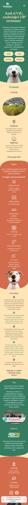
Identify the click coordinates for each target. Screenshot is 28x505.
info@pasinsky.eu (14, 485)
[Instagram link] (11, 493)
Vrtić (19, 54)
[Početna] (7, 6)
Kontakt (19, 59)
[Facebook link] (17, 493)
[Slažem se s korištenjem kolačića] (24, 499)
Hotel (8, 54)
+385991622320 (14, 487)
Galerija (8, 59)
